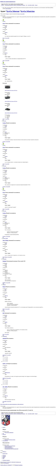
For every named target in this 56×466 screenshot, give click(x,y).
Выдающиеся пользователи (10, 445)
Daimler (4, 261)
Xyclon (4, 123)
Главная (4, 456)
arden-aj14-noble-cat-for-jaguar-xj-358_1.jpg (11, 90)
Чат (3, 433)
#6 (3, 187)
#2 (3, 61)
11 (5, 389)
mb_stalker (5, 386)
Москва (6, 295)
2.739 (6, 264)
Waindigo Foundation (18, 465)
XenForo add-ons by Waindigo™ (6, 465)
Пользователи (5, 440)
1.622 (6, 316)
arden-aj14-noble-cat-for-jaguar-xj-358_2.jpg (11, 101)
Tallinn (6, 322)
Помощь (4, 455)
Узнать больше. (8, 8)
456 (5, 341)
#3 (3, 119)
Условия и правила (6, 460)
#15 (3, 402)
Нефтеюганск (7, 372)
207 (5, 289)
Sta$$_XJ (5, 363)
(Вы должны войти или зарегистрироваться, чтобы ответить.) (12, 404)
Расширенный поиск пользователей (11, 448)
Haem (4, 286)
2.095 (6, 243)
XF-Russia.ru (6, 463)
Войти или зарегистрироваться (7, 1)
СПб (6, 177)
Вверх (4, 457)
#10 (3, 283)
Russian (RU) (5, 453)
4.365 (6, 126)
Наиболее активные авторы (10, 439)
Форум (4, 427)
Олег (19, 13)
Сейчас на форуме (8, 446)
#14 (3, 379)
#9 (3, 258)
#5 (3, 164)
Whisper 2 (4, 451)
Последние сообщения (9, 432)
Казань (6, 32)
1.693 (6, 26)
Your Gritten (5, 240)
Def (3, 313)
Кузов (7, 13)
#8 (3, 237)
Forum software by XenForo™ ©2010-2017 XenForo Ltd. (10, 462)
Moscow (6, 395)
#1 (3, 39)
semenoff (5, 338)
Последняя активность (9, 447)
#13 (3, 356)
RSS (3, 458)
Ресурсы (4, 434)
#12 (3, 335)
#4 (3, 142)
